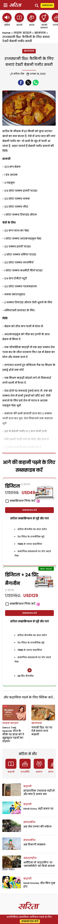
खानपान (40, 33)
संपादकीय (29, 822)
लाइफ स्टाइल (22, 33)
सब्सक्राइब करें (29, 510)
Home (6, 33)
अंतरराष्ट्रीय (30, 858)
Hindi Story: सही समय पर (38, 808)
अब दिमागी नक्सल (34, 844)
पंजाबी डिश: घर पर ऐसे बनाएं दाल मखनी (41, 731)
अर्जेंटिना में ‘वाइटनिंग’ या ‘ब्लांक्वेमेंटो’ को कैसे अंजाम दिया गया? (28, 866)
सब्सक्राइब (47, 5)
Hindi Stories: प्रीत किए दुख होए (39, 884)
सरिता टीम (18, 73)
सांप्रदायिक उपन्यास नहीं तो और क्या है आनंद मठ (39, 792)
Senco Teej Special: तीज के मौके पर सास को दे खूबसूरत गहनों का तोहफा (13, 734)
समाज (39, 771)
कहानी (11, 771)
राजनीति (25, 771)
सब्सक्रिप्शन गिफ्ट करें (22, 604)
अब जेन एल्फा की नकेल (37, 826)
